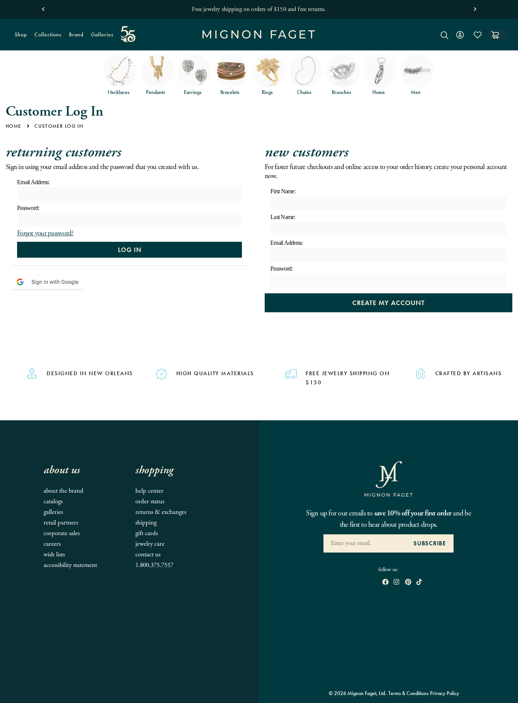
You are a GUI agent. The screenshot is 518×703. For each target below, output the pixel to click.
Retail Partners (61, 523)
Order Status (149, 502)
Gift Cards (146, 533)
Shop (19, 37)
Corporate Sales (62, 533)
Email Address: (33, 182)
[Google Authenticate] (47, 282)
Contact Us (147, 555)
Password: (28, 208)
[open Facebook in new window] (385, 583)
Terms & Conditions (408, 693)
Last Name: (282, 217)
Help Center (149, 491)
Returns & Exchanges (160, 512)
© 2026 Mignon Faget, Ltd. (357, 693)
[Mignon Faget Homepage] (259, 40)
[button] (43, 7)
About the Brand (63, 491)
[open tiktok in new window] (419, 583)
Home (13, 126)
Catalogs (53, 502)
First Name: (282, 191)
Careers (52, 544)
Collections (46, 37)
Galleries (102, 34)
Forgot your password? (45, 233)
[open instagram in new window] (396, 583)
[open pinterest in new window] (408, 583)
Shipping (146, 523)
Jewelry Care (150, 544)
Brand (74, 37)
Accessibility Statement (70, 565)
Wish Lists (54, 555)
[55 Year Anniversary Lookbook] (128, 34)
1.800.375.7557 (154, 565)
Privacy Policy (444, 693)
